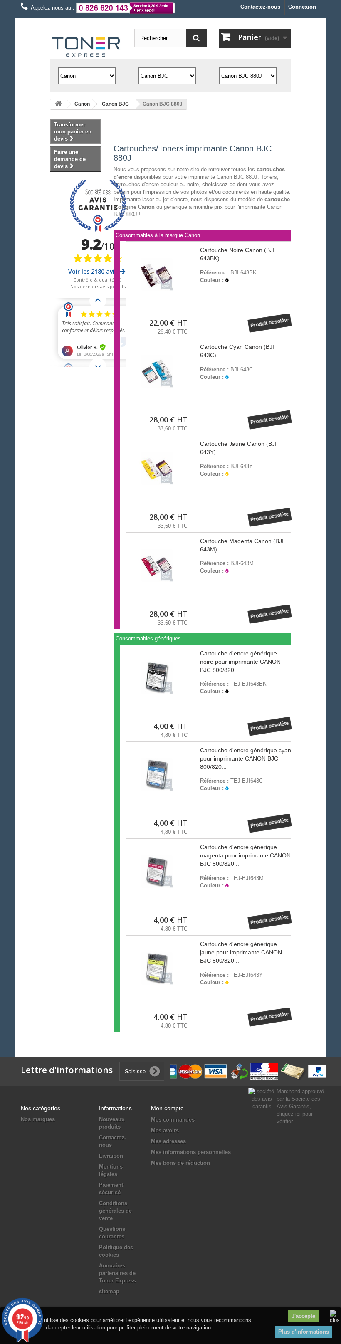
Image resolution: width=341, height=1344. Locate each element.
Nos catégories (40, 1108)
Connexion (302, 7)
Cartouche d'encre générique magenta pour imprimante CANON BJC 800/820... (245, 855)
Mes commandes (173, 1120)
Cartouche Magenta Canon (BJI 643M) (242, 545)
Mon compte (167, 1108)
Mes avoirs (165, 1130)
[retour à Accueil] (58, 104)
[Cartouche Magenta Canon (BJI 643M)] (157, 565)
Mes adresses (168, 1141)
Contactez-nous (260, 7)
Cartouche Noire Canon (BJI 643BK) (237, 254)
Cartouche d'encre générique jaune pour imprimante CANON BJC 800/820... (241, 952)
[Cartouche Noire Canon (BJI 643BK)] (157, 274)
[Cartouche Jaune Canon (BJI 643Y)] (157, 468)
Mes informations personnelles (191, 1152)
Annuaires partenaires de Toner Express (117, 1273)
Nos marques (38, 1119)
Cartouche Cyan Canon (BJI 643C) (237, 350)
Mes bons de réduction (180, 1163)
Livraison (111, 1156)
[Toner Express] (86, 47)
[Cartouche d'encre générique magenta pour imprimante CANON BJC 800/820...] (157, 871)
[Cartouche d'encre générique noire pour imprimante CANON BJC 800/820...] (157, 678)
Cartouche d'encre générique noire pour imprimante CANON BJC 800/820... (240, 661)
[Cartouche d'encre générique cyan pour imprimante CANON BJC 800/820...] (157, 774)
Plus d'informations (303, 1332)
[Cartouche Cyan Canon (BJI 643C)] (157, 371)
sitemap (109, 1291)
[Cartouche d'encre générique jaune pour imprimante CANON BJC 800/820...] (157, 968)
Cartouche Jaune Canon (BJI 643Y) (238, 447)
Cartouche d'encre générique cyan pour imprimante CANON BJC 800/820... (245, 758)
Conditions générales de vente (115, 1210)
